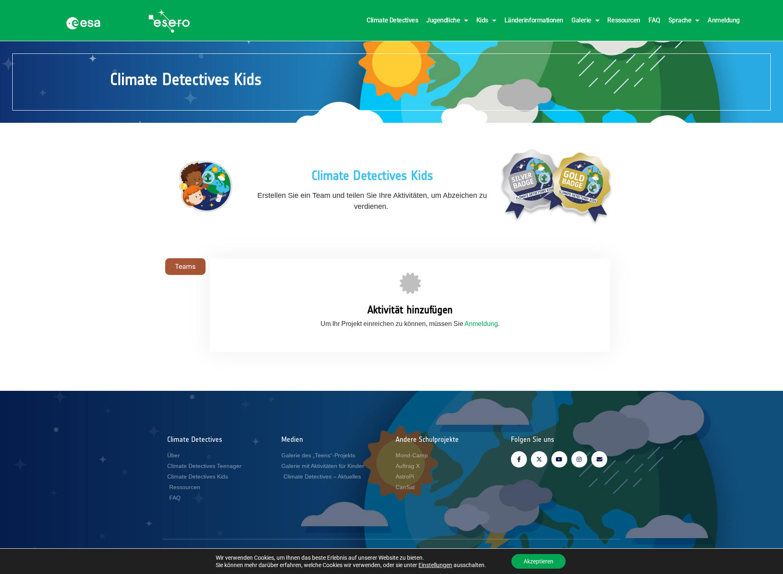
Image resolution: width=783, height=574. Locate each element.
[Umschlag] (599, 459)
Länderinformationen (533, 20)
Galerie (581, 20)
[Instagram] (579, 459)
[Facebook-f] (519, 459)
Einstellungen (435, 565)
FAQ (654, 20)
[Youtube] (559, 459)
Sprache (680, 20)
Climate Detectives (392, 20)
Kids (482, 20)
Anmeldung (724, 20)
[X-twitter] (539, 459)
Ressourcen (623, 20)
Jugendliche (443, 20)
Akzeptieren (538, 561)
